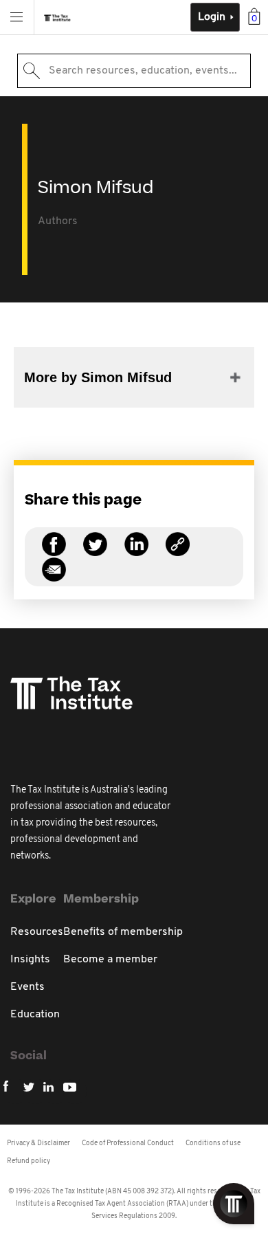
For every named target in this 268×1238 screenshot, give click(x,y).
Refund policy (28, 1161)
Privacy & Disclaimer (38, 1143)
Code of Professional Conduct (128, 1143)
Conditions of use (213, 1143)
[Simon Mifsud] (178, 552)
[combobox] (134, 71)
